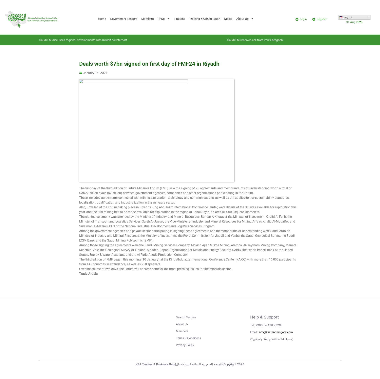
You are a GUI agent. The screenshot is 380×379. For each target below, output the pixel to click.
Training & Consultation (204, 19)
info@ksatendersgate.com (275, 332)
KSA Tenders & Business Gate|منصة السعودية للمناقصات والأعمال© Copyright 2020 (190, 364)
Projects (179, 19)
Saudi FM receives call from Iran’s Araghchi (242, 40)
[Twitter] (277, 353)
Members (147, 19)
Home (102, 19)
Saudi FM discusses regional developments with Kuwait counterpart (70, 40)
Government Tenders (123, 19)
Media (228, 19)
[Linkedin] (255, 353)
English (347, 17)
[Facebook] (288, 353)
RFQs (161, 19)
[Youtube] (266, 353)
